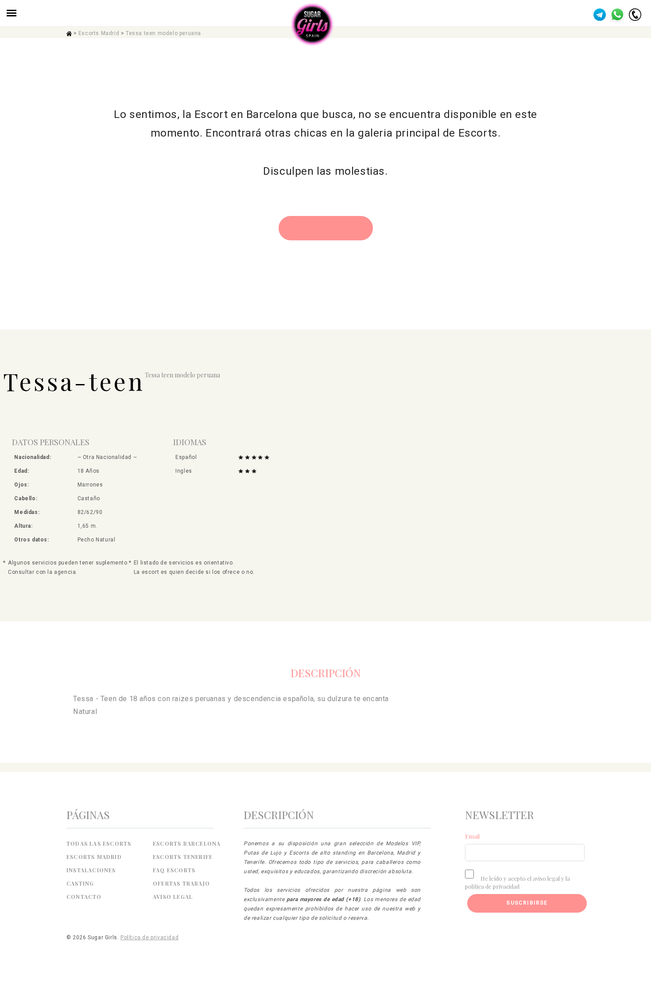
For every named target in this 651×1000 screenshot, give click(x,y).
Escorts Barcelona (187, 843)
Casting (80, 883)
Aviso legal (173, 896)
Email (472, 836)
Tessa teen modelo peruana (163, 33)
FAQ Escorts (174, 870)
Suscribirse (526, 903)
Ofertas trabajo (181, 883)
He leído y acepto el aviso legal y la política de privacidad (517, 882)
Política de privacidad (149, 937)
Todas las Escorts (98, 843)
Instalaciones (91, 870)
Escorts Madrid (98, 33)
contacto (84, 896)
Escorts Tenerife (183, 856)
